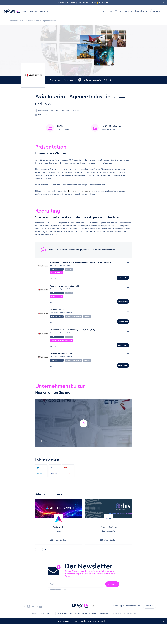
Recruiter (156, 11)
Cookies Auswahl (104, 613)
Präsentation (55, 80)
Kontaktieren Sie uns (65, 613)
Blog (49, 11)
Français (34, 613)
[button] (45, 549)
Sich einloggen (126, 11)
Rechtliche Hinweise (89, 613)
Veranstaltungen (37, 11)
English (42, 613)
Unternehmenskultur (93, 80)
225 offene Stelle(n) (108, 540)
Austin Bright (58, 527)
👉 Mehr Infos (102, 2)
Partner (77, 613)
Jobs (25, 11)
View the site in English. (97, 621)
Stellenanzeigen (72, 80)
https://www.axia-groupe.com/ (79, 191)
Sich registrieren (141, 11)
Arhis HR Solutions (109, 527)
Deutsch (50, 613)
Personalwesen (44, 114)
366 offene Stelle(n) (58, 540)
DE (104, 11)
